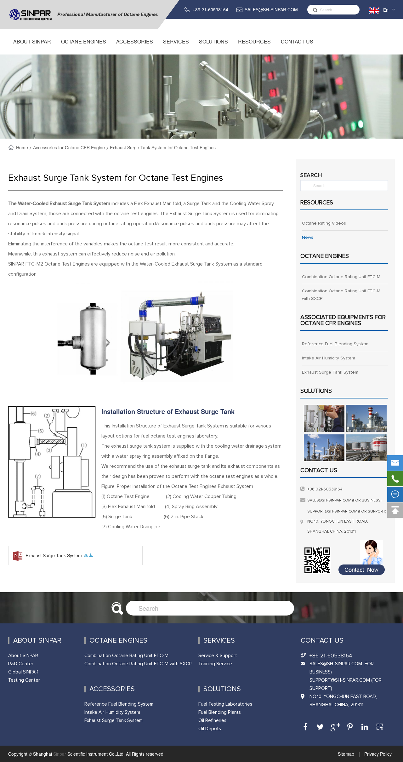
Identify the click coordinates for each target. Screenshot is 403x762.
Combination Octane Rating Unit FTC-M (341, 277)
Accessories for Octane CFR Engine (69, 147)
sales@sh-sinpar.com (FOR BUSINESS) (344, 500)
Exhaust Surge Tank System (54, 555)
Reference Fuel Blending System (335, 344)
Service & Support (217, 655)
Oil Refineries (212, 720)
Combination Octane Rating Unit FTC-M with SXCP (341, 295)
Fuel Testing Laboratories (225, 704)
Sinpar (59, 754)
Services (176, 41)
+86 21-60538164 (210, 9)
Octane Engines (83, 41)
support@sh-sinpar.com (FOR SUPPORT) (346, 511)
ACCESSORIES (134, 41)
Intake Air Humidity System (328, 358)
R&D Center (20, 664)
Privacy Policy (377, 754)
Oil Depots (209, 728)
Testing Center (24, 680)
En (386, 10)
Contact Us (297, 41)
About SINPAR (32, 41)
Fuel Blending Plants (219, 712)
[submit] (313, 9)
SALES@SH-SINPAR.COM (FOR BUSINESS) (341, 668)
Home (22, 147)
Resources (254, 41)
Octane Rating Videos (324, 223)
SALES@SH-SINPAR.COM (271, 9)
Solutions (213, 41)
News (307, 237)
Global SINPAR (23, 672)
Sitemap (346, 754)
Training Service (215, 664)
